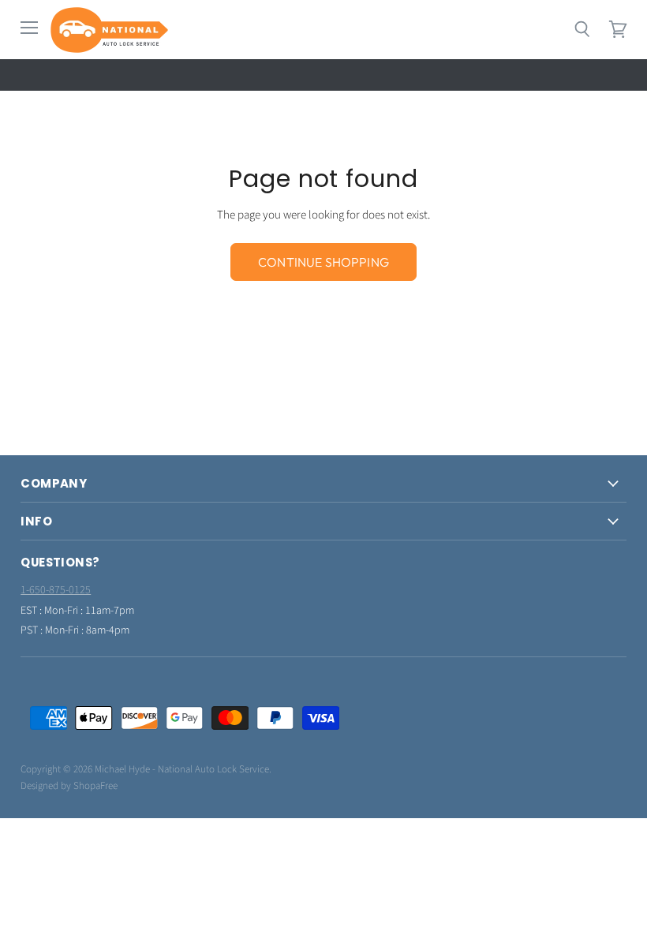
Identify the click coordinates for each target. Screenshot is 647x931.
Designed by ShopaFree (69, 786)
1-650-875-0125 (56, 590)
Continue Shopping (323, 262)
